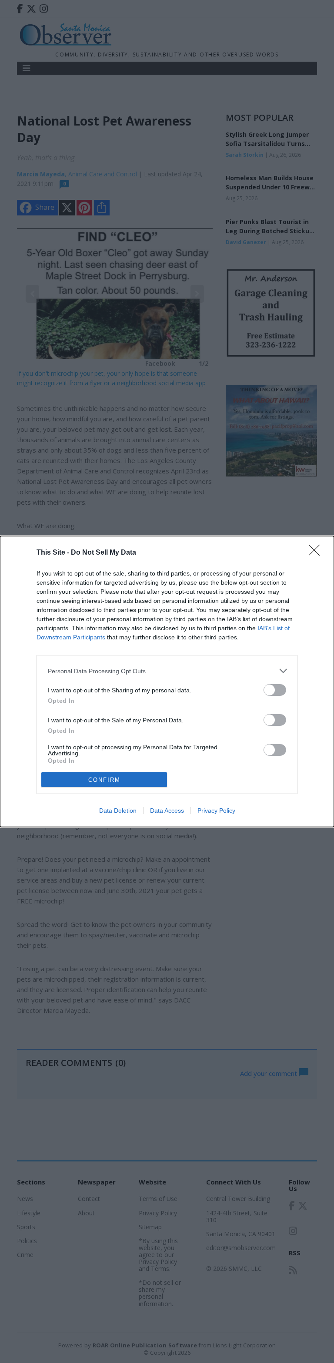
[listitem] (167, 670)
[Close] (317, 553)
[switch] (275, 690)
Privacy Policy (216, 810)
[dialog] (167, 681)
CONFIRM (104, 780)
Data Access (167, 810)
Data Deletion (118, 810)
